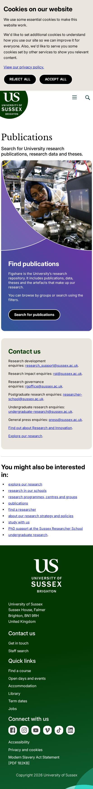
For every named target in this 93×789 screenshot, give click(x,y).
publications (18, 503)
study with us (19, 522)
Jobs (12, 708)
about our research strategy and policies (40, 516)
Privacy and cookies (25, 749)
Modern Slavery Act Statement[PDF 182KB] (33, 760)
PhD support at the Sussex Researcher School (45, 528)
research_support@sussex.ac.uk (51, 365)
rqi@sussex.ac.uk (67, 373)
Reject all (19, 79)
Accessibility (19, 742)
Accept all (56, 79)
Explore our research (25, 436)
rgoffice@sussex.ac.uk (43, 386)
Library (14, 693)
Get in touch (18, 643)
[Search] (87, 101)
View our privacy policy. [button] (24, 67)
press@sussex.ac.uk (65, 420)
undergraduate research (27, 535)
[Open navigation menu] (74, 97)
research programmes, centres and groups (42, 497)
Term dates (17, 701)
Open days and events (27, 678)
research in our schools (27, 490)
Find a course (19, 670)
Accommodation (22, 686)
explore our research (25, 484)
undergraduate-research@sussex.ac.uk (40, 411)
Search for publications (34, 314)
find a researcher (22, 509)
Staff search (18, 651)
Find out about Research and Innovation (40, 428)
